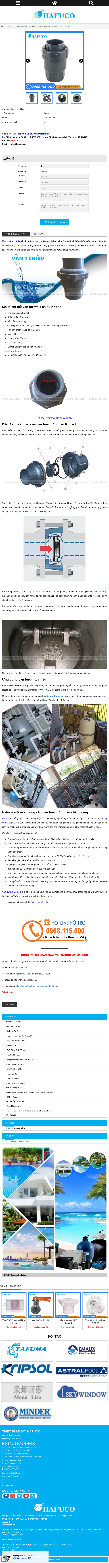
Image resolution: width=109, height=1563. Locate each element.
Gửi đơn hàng (56, 222)
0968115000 (17, 1141)
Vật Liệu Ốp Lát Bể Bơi (15, 1101)
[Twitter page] (19, 1496)
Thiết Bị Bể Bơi (21, 26)
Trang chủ (7, 26)
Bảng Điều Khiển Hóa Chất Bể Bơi (20, 1060)
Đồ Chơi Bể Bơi (13, 1079)
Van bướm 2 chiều (40, 902)
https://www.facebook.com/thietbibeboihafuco (37, 986)
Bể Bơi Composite (14, 1097)
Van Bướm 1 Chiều (62, 26)
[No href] (28, 1208)
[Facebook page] (6, 1496)
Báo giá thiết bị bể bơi (11, 1473)
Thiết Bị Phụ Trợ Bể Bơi (41, 26)
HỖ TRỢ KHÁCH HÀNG (19, 1443)
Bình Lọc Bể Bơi (13, 1031)
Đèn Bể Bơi (11, 1045)
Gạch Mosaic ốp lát (14, 1106)
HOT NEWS (10, 1469)
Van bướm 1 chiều (11, 241)
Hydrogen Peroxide (10, 1476)
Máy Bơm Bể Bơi (13, 1026)
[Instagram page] (12, 1496)
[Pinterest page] (32, 1496)
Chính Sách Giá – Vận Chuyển (15, 1454)
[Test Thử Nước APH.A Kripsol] (13, 1311)
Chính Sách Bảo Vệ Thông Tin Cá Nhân (19, 1447)
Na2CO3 (5, 1482)
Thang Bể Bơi (12, 1074)
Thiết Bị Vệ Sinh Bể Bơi (16, 1050)
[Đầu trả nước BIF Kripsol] (68, 1311)
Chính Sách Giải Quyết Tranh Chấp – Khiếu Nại (22, 1457)
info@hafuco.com (20, 967)
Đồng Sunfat (7, 1486)
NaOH (4, 1479)
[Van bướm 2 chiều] (41, 1311)
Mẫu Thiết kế (11, 1115)
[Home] (54, 13)
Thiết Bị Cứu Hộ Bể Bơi (16, 1083)
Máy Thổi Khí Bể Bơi (15, 1069)
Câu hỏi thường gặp (10, 1466)
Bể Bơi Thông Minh (14, 1088)
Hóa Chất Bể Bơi (13, 1055)
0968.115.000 (16, 141)
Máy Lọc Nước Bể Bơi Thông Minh (20, 1036)
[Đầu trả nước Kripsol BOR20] (95, 1311)
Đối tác (54, 1336)
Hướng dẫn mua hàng (11, 1460)
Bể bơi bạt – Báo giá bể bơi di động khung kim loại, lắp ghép (30, 1092)
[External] (54, 931)
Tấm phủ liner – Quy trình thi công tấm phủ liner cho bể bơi (29, 1111)
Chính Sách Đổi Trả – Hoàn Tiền (15, 1450)
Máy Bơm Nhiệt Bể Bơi (16, 1041)
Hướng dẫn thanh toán (11, 1463)
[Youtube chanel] (26, 1496)
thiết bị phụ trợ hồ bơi (53, 696)
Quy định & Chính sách (15, 1128)
